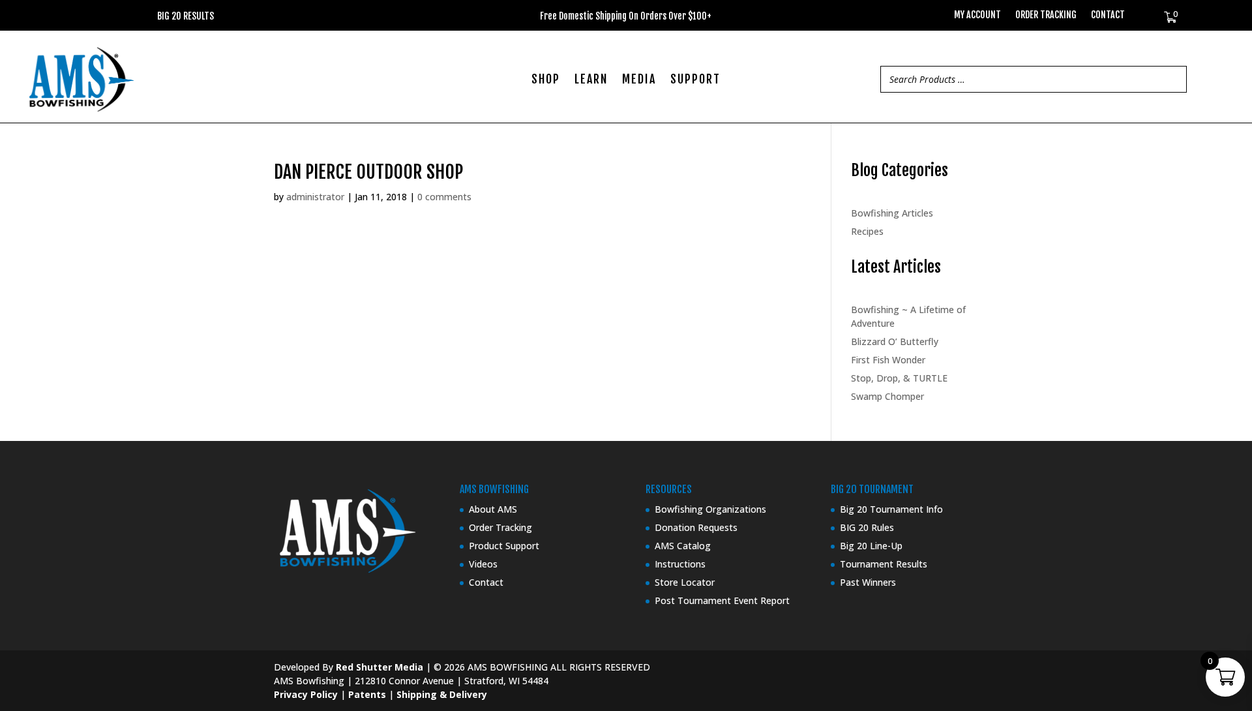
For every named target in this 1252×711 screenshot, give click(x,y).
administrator (315, 196)
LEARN (591, 80)
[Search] (1173, 79)
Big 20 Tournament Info (891, 509)
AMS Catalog (683, 545)
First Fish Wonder (888, 360)
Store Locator (685, 582)
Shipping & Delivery (441, 694)
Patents (367, 694)
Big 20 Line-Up (871, 545)
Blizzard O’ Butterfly (894, 341)
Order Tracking (1046, 15)
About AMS (493, 509)
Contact (1108, 15)
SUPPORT (695, 80)
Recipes (867, 231)
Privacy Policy (306, 694)
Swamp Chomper (887, 396)
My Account (977, 15)
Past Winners (868, 582)
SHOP (545, 80)
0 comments (444, 196)
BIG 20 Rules (867, 527)
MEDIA (639, 80)
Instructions (680, 564)
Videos (483, 564)
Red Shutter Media (379, 667)
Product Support (504, 545)
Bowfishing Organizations (710, 509)
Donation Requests (696, 527)
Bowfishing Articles (892, 213)
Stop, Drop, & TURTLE (899, 378)
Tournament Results (883, 564)
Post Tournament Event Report (722, 600)
